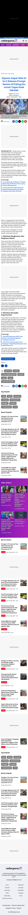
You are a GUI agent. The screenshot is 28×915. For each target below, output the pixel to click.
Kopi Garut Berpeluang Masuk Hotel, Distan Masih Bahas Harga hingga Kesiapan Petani (9, 693)
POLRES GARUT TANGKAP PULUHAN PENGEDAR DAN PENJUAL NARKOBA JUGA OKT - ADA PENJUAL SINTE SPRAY (7, 525)
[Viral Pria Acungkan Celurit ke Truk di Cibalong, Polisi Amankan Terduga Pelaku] (23, 444)
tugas (10, 378)
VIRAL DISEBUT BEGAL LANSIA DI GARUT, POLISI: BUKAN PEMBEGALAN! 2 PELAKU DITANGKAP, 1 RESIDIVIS (20, 500)
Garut (2, 45)
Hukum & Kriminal (7, 898)
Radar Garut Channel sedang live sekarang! (20, 521)
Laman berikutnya (7, 359)
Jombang (5, 400)
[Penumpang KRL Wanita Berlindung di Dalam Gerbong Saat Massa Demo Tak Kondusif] (23, 676)
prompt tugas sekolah (8, 374)
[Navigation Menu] (26, 41)
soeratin (12, 403)
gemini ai (8, 371)
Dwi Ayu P (16, 93)
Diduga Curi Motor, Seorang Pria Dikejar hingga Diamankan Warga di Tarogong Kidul (9, 663)
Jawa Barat (16, 45)
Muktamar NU (15, 400)
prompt (16, 371)
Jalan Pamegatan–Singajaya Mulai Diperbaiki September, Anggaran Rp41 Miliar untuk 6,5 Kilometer (10, 741)
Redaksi (19, 908)
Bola (3, 396)
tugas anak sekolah (8, 381)
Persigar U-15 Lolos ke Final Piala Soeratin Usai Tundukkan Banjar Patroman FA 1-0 (9, 419)
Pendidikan (21, 890)
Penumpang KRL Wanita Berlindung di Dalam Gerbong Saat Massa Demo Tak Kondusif (9, 676)
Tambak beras (6, 407)
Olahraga (20, 887)
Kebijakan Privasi (11, 908)
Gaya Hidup (10, 73)
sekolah (21, 374)
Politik (23, 45)
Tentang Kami (6, 905)
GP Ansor (17, 396)
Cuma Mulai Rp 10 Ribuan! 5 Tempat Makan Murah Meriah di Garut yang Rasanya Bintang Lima (14, 183)
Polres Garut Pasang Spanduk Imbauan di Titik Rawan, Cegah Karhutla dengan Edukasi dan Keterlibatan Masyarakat (9, 456)
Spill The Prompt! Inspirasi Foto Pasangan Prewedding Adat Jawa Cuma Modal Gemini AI (14, 343)
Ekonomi (4, 629)
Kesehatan (21, 885)
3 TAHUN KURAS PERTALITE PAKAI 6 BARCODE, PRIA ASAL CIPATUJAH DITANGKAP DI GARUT (7, 498)
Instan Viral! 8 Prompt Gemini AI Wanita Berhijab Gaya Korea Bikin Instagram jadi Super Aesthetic (12, 189)
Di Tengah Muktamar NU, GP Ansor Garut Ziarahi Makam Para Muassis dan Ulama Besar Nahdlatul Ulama (10, 431)
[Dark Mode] (23, 41)
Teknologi (20, 893)
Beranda (3, 73)
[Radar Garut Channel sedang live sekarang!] (21, 515)
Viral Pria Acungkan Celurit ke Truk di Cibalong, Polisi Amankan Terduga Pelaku (9, 443)
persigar (4, 403)
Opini (20, 895)
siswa (4, 378)
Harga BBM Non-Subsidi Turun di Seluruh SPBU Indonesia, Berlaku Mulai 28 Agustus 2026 (10, 470)
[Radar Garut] (9, 41)
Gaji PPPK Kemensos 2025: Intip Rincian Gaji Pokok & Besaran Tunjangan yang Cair (12, 338)
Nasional (8, 45)
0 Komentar (6, 121)
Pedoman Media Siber (18, 905)
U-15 (15, 407)
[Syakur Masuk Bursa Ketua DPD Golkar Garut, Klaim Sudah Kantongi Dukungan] (23, 706)
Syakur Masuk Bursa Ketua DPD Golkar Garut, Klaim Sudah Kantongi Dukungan (9, 705)
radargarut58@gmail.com (14, 880)
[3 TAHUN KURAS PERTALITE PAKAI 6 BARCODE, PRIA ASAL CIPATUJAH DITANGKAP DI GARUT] (7, 489)
